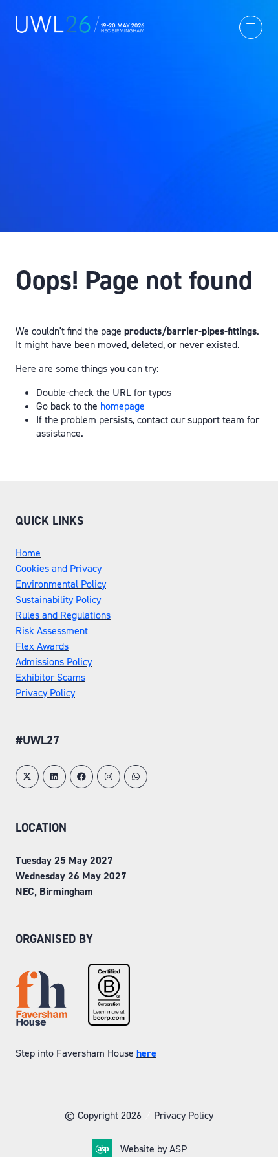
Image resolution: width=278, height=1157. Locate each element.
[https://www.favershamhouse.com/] (41, 1022)
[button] (250, 27)
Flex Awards (42, 646)
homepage (122, 406)
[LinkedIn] (54, 776)
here (146, 1053)
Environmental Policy (61, 584)
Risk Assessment (52, 630)
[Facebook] (81, 776)
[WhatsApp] (135, 776)
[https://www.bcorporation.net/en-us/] (109, 1022)
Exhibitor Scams (50, 677)
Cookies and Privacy (59, 568)
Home (28, 553)
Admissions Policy (54, 661)
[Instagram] (108, 776)
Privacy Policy (45, 693)
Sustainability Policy (58, 599)
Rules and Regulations (63, 615)
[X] (27, 776)
